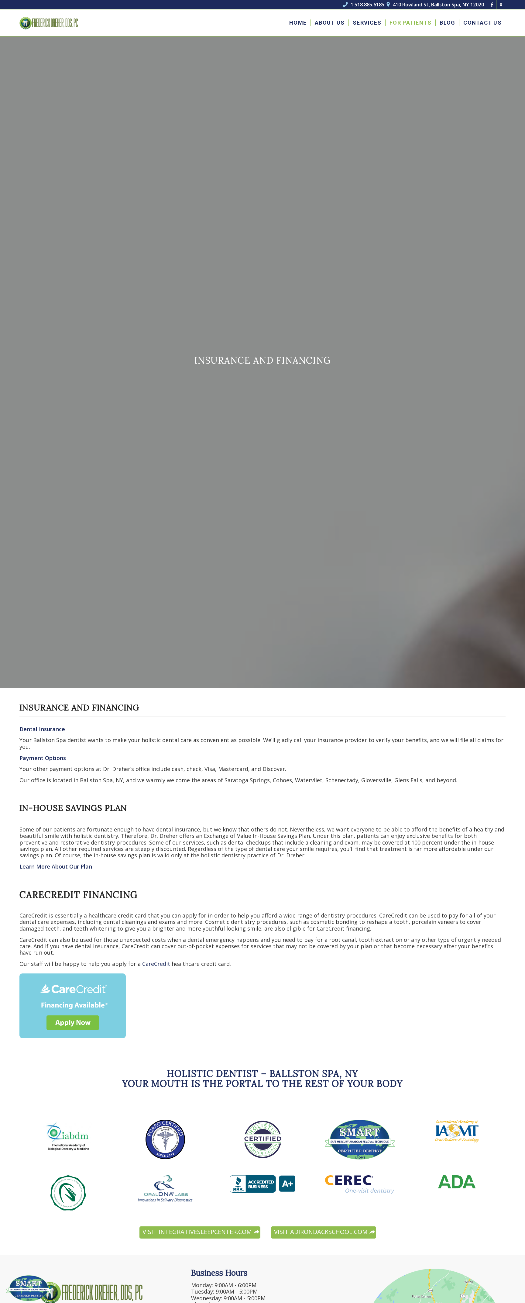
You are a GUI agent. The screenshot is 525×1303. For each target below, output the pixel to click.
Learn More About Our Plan (55, 866)
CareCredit (157, 963)
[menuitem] (298, 22)
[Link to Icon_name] (501, 4)
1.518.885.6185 (363, 4)
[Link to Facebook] (491, 4)
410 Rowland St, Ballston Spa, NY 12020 (435, 4)
